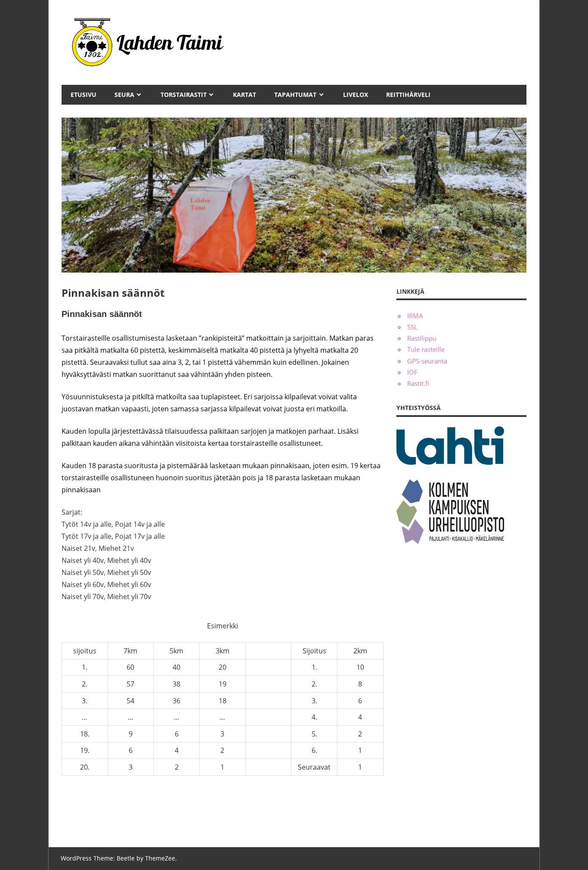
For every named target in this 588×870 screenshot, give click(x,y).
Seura (124, 94)
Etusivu (83, 94)
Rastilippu (421, 338)
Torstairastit (184, 94)
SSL (412, 327)
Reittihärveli (408, 94)
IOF (412, 372)
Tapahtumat (295, 94)
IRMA (415, 315)
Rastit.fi (418, 383)
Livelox (355, 94)
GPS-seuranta (427, 361)
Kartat (244, 94)
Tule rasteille (426, 349)
